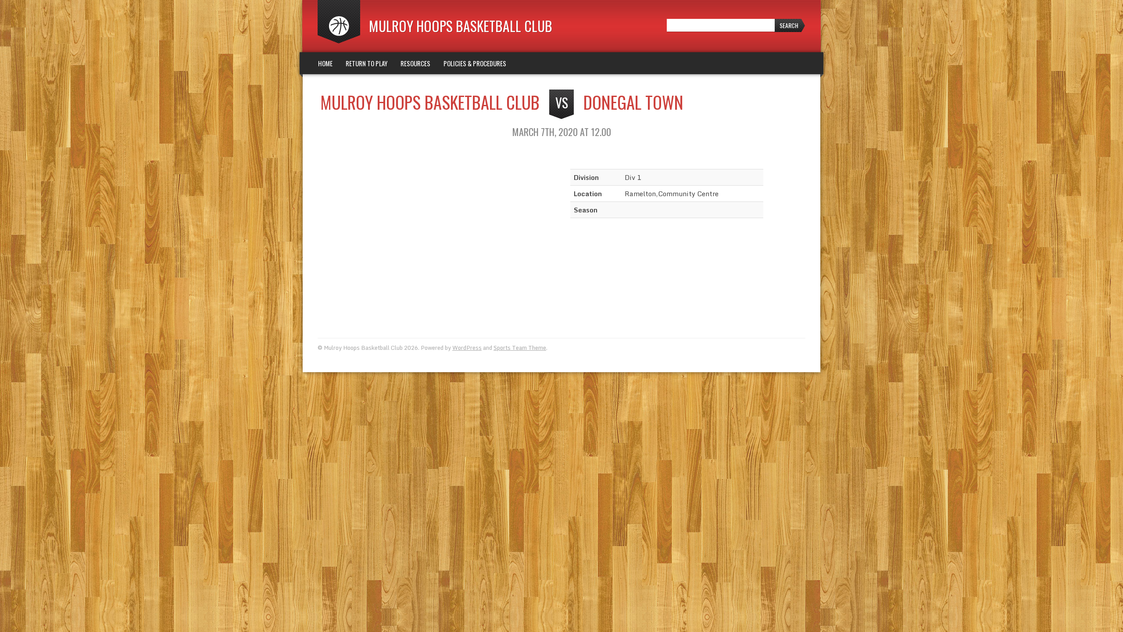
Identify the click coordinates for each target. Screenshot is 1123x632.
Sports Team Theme (520, 347)
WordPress (467, 347)
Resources (415, 63)
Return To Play (366, 63)
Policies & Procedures (474, 63)
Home (325, 63)
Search (789, 25)
